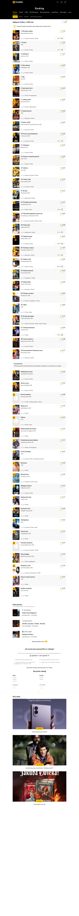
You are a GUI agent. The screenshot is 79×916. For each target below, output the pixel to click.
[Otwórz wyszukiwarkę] (57, 2)
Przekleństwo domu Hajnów (29, 440)
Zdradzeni (26, 145)
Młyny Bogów (25, 554)
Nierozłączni (26, 65)
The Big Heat (25, 520)
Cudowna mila (26, 99)
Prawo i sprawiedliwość (30, 134)
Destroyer (24, 463)
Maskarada (26, 225)
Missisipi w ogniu (27, 31)
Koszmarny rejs (25, 508)
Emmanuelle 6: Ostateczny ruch (33, 350)
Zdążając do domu (26, 486)
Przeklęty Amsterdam (30, 202)
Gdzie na (59, 38)
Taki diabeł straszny (39, 804)
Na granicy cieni (25, 565)
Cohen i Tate (27, 179)
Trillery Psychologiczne (29, 613)
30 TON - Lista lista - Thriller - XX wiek (33, 623)
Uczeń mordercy (28, 339)
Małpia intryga (27, 236)
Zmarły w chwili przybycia (31, 156)
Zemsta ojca (24, 531)
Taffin (25, 305)
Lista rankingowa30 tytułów (30, 626)
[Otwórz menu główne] (65, 2)
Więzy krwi (24, 406)
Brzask (25, 191)
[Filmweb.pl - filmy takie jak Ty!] (18, 2)
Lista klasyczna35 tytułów (29, 636)
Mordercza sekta (28, 293)
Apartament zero (27, 88)
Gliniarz (25, 168)
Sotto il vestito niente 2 (28, 577)
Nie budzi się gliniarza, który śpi (32, 213)
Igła (23, 77)
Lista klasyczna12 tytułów (29, 615)
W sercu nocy (25, 383)
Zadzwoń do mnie (26, 497)
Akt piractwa (25, 474)
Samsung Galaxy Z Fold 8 (39, 732)
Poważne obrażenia (26, 543)
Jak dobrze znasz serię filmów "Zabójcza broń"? (39, 768)
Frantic (24, 42)
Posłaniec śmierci (28, 248)
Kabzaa (23, 417)
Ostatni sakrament (29, 327)
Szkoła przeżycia (28, 270)
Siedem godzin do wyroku (28, 428)
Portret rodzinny (26, 394)
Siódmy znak (27, 259)
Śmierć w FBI (26, 122)
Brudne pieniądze (28, 316)
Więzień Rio (27, 282)
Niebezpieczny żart (26, 371)
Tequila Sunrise (27, 111)
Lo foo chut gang (25, 451)
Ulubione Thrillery (27, 634)
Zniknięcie (25, 54)
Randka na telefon (26, 588)
